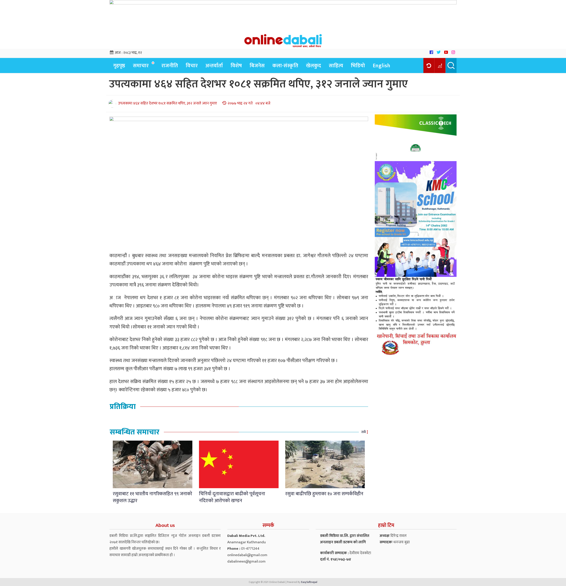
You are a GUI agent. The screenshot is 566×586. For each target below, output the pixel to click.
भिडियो (358, 65)
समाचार (141, 65)
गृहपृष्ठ (119, 65)
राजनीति (169, 65)
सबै (363, 432)
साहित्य (336, 65)
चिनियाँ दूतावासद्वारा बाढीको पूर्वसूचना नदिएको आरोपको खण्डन (232, 497)
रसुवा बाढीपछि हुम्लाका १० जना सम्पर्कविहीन (324, 494)
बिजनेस (257, 65)
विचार (192, 65)
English (381, 65)
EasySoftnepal (309, 582)
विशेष (236, 65)
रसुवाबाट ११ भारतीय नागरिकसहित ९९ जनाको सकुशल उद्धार (152, 497)
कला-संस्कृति (285, 65)
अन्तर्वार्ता (214, 65)
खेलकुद (313, 65)
